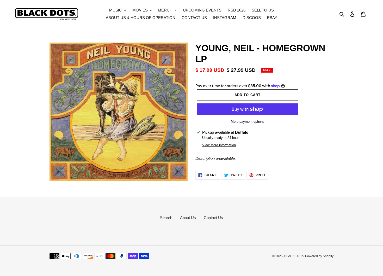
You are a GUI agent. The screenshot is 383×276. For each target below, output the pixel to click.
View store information (219, 145)
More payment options (247, 122)
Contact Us (213, 217)
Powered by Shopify (319, 256)
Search (166, 217)
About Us (188, 217)
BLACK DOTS (294, 256)
